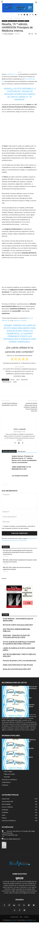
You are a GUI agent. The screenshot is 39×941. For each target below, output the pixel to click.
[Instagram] (21, 14)
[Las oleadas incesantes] (6, 478)
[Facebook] (18, 14)
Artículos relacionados (9, 451)
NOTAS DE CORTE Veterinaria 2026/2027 (18, 625)
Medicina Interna (7, 381)
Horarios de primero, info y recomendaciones (19, 661)
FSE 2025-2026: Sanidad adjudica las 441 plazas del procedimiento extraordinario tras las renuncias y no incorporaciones (18, 552)
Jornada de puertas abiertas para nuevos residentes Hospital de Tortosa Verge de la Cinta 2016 (30, 407)
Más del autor (22, 451)
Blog (21, 917)
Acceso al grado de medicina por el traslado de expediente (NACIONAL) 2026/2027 (19, 643)
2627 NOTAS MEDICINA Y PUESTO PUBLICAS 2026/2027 (19, 655)
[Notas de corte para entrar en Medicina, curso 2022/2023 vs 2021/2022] (15, 745)
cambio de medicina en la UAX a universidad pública (19, 649)
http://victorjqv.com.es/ (19, 431)
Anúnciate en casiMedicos (9, 779)
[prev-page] (3, 484)
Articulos (27, 21)
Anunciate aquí (14, 917)
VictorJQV (14, 920)
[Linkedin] (20, 38)
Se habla (5, 614)
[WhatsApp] (16, 38)
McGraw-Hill (24, 379)
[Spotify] (24, 14)
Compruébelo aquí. (12, 835)
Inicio (3, 18)
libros (18, 379)
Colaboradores (6, 782)
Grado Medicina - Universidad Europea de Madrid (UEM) (18, 620)
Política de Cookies (9, 774)
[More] (33, 38)
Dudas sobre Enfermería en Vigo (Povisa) (18, 665)
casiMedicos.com (12, 74)
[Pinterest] (12, 38)
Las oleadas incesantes (20, 476)
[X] (32, 14)
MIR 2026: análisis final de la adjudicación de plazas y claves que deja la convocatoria (20, 561)
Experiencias (20, 21)
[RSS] (24, 905)
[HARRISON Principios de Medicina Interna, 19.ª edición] (15, 763)
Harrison (12, 379)
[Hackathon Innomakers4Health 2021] (15, 754)
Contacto (26, 917)
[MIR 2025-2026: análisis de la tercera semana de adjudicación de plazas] (15, 710)
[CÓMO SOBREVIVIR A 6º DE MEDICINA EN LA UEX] (6, 469)
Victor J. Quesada (8, 33)
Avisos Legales (8, 771)
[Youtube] (35, 14)
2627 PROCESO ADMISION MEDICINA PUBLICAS (16, 630)
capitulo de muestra (20, 320)
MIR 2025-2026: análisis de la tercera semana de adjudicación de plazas (17, 568)
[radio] (12, 359)
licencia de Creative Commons (12, 883)
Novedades (9, 18)
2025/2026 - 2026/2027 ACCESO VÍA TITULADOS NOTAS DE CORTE (16, 636)
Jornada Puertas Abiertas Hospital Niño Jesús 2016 (9, 404)
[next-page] (6, 484)
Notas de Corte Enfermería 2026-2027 (17, 669)
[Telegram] (27, 14)
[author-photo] (19, 426)
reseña (15, 381)
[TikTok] (30, 14)
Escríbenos (5, 785)
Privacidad (7, 777)
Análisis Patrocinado (19, 18)
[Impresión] (28, 38)
